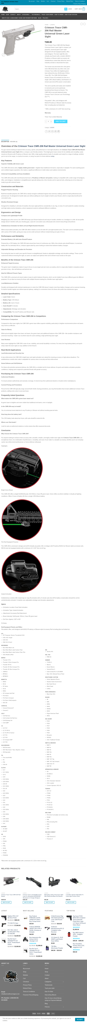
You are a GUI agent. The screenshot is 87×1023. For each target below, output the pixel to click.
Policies (45, 18)
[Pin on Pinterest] (55, 131)
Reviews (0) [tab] (13, 141)
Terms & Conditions (80, 1)
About (19, 14)
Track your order (47, 14)
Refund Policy (69, 1)
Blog (39, 18)
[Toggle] (63, 982)
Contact (13, 14)
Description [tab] (5, 141)
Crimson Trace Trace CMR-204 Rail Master (10, 895)
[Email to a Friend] (52, 131)
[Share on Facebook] (46, 131)
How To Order (58, 14)
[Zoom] (3, 54)
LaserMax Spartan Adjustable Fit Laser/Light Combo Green (74, 895)
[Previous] (1, 889)
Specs (3, 604)
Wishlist (43, 1)
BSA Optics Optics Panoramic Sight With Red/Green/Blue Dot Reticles (53, 895)
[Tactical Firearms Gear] (6, 9)
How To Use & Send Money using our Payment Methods (19, 18)
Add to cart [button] (6, 902)
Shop (38, 1)
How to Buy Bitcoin (71, 14)
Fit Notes (4, 623)
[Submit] (65, 9)
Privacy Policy (60, 1)
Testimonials (36, 14)
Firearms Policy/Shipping (79, 3)
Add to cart (61, 121)
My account (32, 1)
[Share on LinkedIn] (58, 131)
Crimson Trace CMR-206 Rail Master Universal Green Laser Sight (51, 146)
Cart (48, 1)
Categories (25, 14)
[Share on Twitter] (49, 131)
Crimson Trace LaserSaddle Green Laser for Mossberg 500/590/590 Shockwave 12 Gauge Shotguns (32, 896)
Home (3, 14)
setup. (53, 156)
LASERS (52, 24)
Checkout (53, 1)
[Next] (85, 889)
